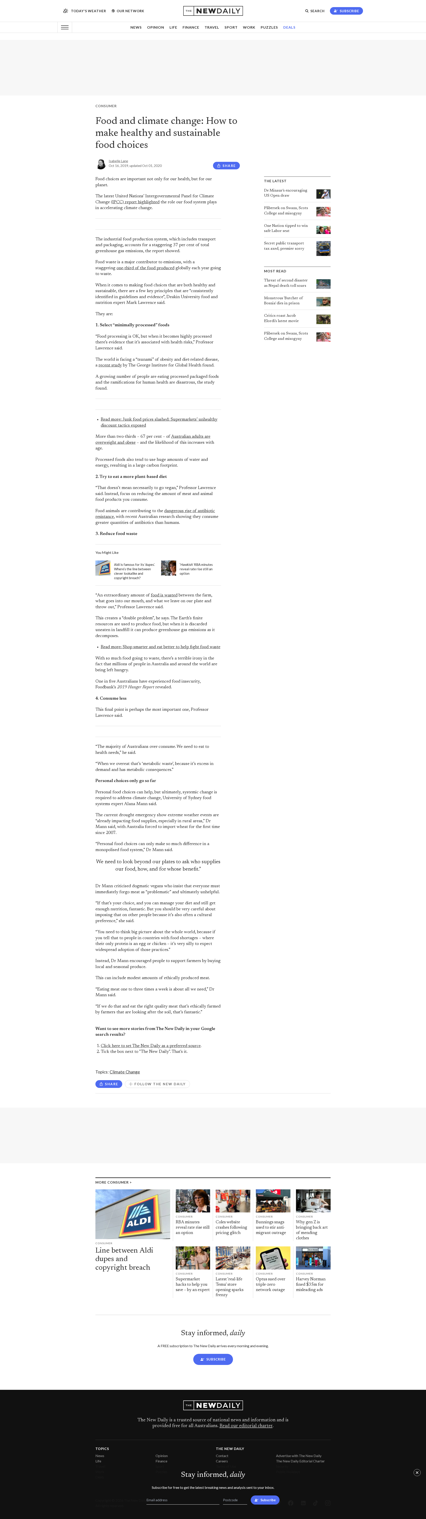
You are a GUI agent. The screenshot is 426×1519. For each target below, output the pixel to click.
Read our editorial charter (245, 1426)
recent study (110, 365)
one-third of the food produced (145, 268)
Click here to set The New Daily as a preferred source (151, 1046)
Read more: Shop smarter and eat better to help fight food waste (160, 647)
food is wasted (164, 595)
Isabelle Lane (118, 161)
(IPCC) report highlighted (135, 202)
